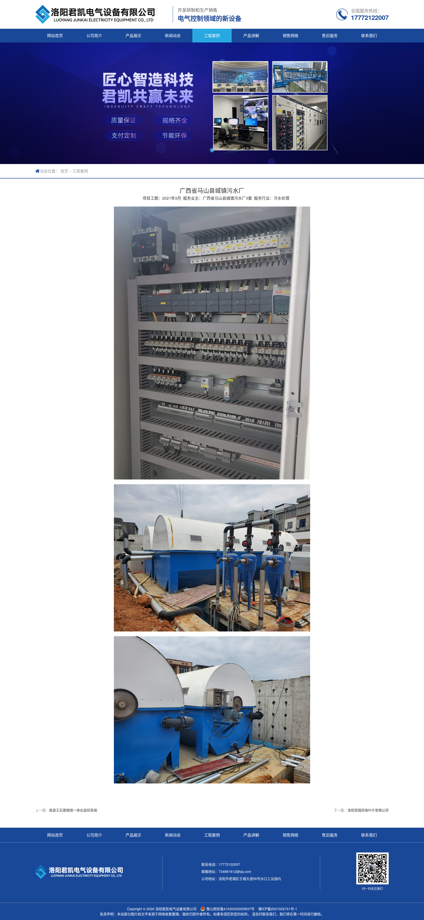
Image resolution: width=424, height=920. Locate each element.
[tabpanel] (212, 103)
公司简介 (94, 35)
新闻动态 (173, 35)
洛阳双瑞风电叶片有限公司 (368, 810)
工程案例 (212, 35)
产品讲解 (251, 35)
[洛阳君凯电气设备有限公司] (96, 14)
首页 (64, 171)
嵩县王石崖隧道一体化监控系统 (73, 810)
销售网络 (290, 35)
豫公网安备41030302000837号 (230, 908)
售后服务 (330, 35)
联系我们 (369, 35)
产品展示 (133, 35)
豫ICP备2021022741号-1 (277, 908)
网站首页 (55, 35)
